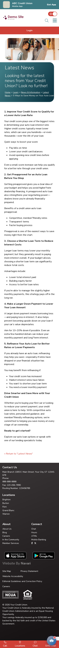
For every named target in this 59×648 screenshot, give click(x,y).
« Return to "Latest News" (18, 453)
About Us (6, 528)
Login (30, 30)
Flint (4, 506)
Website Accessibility (12, 576)
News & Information (30, 92)
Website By (16, 563)
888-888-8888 (9, 481)
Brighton (6, 499)
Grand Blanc (8, 510)
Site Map (6, 571)
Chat (33, 528)
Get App (51, 5)
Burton (5, 503)
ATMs (34, 536)
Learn (15, 92)
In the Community (10, 539)
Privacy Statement (29, 571)
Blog (4, 532)
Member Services (10, 543)
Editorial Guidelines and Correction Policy (22, 581)
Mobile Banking (38, 539)
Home (7, 92)
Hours (34, 532)
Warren (6, 513)
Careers (6, 536)
